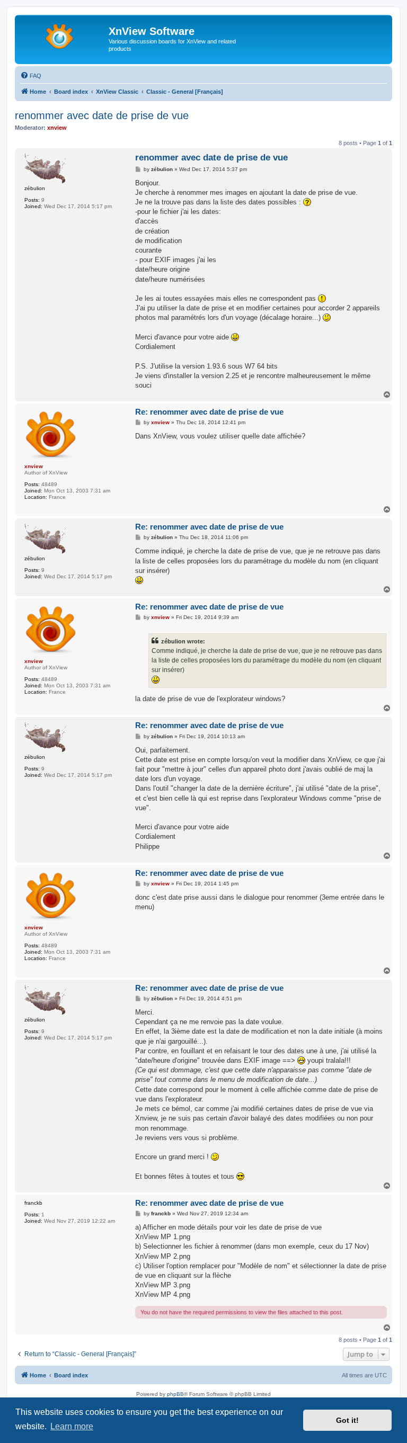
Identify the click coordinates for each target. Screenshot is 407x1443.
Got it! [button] (347, 1420)
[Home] (63, 34)
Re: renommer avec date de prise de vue (209, 411)
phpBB (175, 1394)
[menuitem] (30, 75)
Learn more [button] (71, 1426)
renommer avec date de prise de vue (102, 115)
